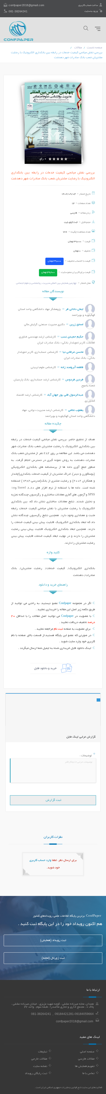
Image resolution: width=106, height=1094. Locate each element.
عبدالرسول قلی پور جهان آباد (65, 395)
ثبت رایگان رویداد (36, 1073)
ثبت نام (58, 628)
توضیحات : (86, 755)
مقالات (78, 47)
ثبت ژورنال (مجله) (53, 958)
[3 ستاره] (58, 159)
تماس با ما (88, 1073)
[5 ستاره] (66, 159)
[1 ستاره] (50, 159)
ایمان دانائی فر (74, 309)
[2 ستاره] (54, 159)
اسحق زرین (76, 324)
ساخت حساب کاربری (88, 5)
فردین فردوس (74, 379)
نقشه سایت (40, 1066)
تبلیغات (42, 1051)
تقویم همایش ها (84, 1066)
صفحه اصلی (87, 1051)
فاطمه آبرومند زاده (72, 367)
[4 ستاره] (62, 159)
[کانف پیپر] (18, 31)
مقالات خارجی (39, 1059)
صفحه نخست (94, 47)
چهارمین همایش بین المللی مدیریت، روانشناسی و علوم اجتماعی (46, 283)
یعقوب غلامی (75, 410)
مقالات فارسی (86, 1059)
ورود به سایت (91, 11)
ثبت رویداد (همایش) (53, 940)
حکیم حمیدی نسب (72, 336)
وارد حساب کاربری (40, 860)
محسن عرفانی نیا (73, 352)
